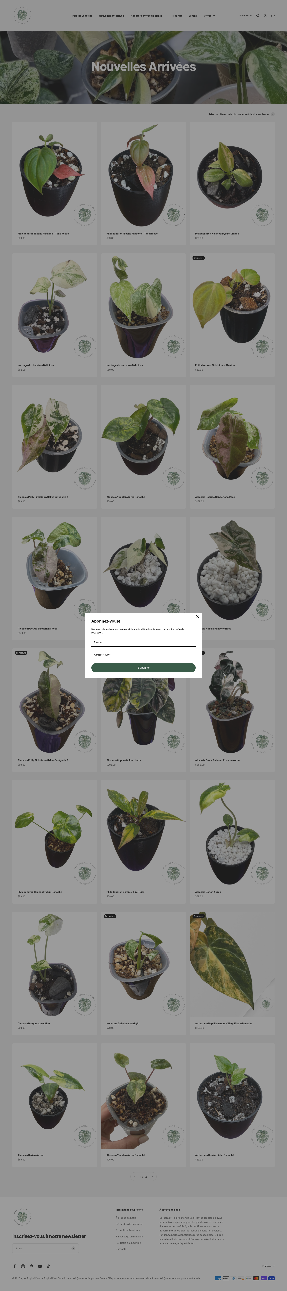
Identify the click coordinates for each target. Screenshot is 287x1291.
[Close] (198, 617)
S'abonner (144, 667)
